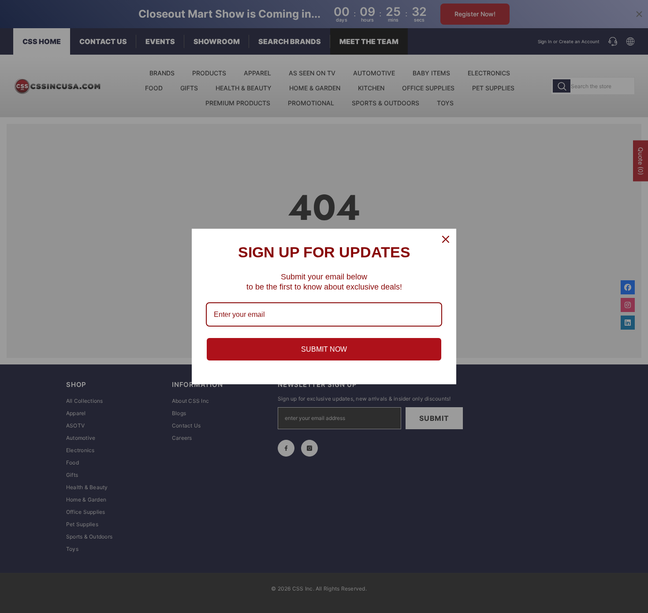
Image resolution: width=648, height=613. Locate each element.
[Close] (445, 239)
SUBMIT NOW (324, 349)
